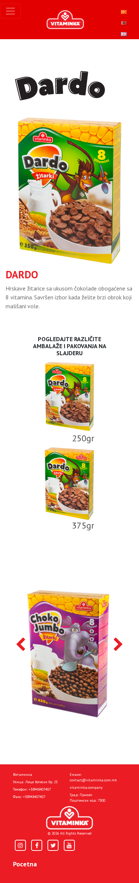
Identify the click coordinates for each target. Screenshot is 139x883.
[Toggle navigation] (10, 11)
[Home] (69, 818)
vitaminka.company (86, 787)
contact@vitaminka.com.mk (93, 780)
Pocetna (25, 864)
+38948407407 (40, 789)
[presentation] (20, 645)
